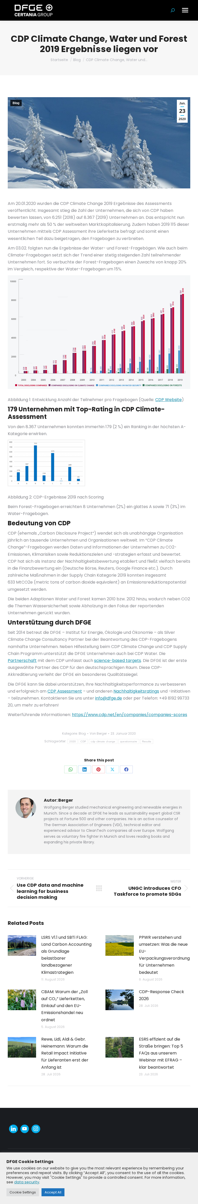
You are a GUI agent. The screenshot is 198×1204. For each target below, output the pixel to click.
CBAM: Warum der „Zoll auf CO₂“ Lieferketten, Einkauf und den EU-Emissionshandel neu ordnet (64, 1006)
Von (98, 733)
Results (146, 741)
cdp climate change (103, 741)
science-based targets (117, 660)
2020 (72, 741)
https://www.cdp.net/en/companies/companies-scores (129, 715)
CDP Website (168, 400)
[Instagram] (36, 1129)
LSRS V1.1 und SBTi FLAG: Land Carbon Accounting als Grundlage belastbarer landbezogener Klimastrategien (66, 954)
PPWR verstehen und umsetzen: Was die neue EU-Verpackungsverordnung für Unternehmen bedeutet (164, 954)
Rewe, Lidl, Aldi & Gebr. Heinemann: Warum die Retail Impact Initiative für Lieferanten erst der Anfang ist (64, 1053)
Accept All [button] (53, 1192)
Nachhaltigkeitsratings (136, 691)
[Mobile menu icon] (185, 10)
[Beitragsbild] (22, 945)
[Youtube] (24, 1129)
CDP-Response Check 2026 (161, 995)
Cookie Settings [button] (23, 1192)
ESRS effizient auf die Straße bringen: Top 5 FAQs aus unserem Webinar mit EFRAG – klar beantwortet (161, 1053)
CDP (83, 741)
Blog (16, 103)
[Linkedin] (13, 1129)
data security (26, 1182)
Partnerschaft (22, 660)
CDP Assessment (64, 691)
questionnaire (128, 741)
